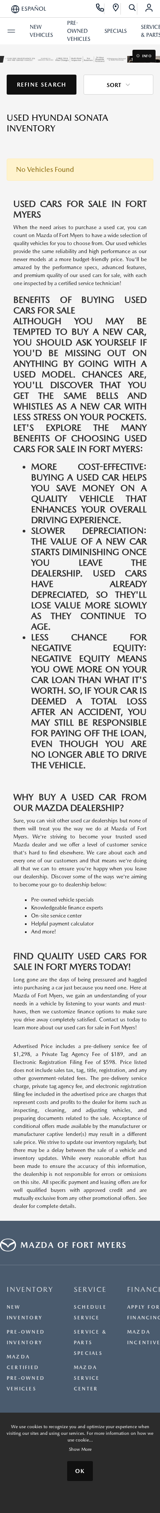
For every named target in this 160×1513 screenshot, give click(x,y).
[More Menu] (11, 31)
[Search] (132, 9)
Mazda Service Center (87, 1378)
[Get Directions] (116, 9)
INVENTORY (30, 1289)
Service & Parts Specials (90, 1342)
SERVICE (90, 1289)
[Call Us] (100, 9)
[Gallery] (80, 58)
